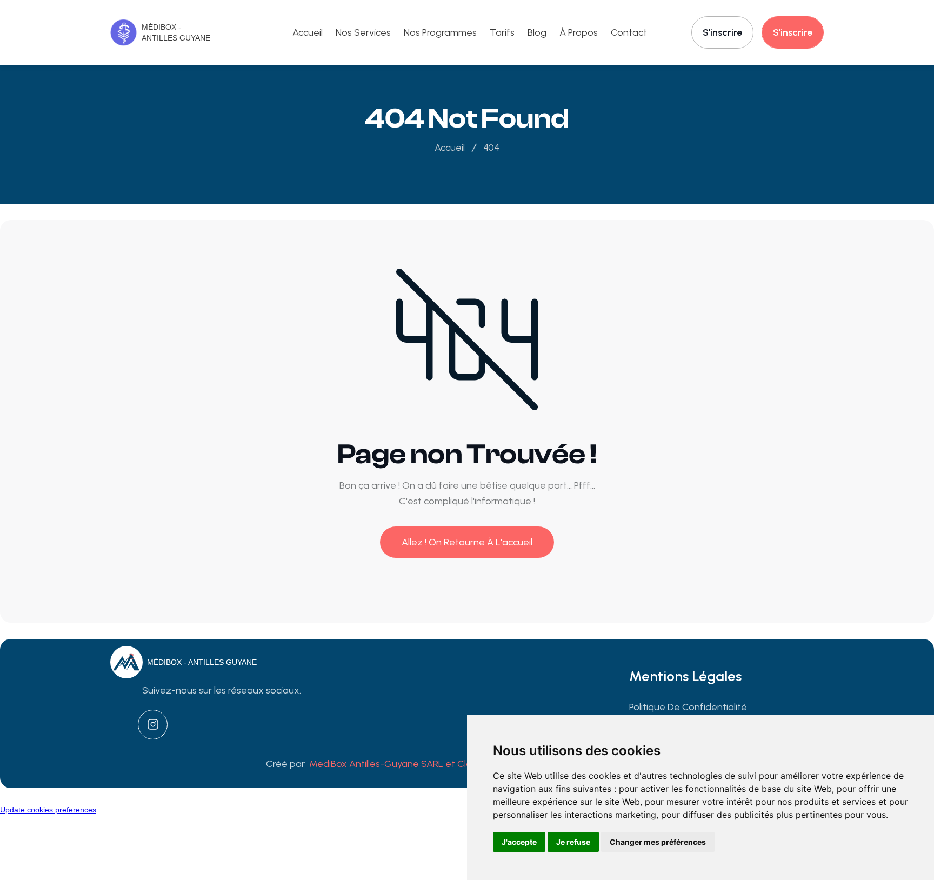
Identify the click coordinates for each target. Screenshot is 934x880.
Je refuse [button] (573, 841)
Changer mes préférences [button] (658, 841)
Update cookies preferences (48, 809)
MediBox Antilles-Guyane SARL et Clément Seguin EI (424, 764)
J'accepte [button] (519, 841)
